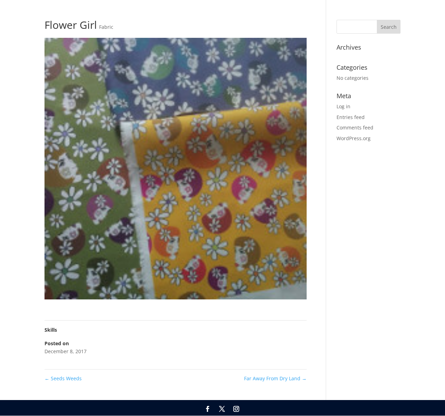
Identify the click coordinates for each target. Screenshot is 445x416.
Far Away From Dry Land (275, 378)
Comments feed (355, 127)
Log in (343, 106)
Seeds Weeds (63, 378)
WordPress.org (354, 138)
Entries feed (351, 117)
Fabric (106, 27)
